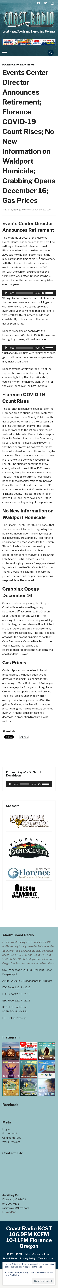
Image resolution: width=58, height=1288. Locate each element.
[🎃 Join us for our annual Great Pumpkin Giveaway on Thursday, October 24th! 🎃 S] (10, 1051)
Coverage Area (40, 1254)
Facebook (10, 1105)
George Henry (20, 209)
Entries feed (9, 1133)
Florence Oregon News (18, 64)
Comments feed (11, 1137)
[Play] (6, 293)
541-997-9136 (10, 1203)
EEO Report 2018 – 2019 (16, 994)
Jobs (27, 1254)
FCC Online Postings (14, 1018)
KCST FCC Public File (14, 1007)
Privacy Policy (27, 1258)
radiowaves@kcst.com (15, 1208)
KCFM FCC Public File (14, 1011)
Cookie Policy (15, 1275)
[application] (29, 293)
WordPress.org (11, 1142)
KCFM (18, 1254)
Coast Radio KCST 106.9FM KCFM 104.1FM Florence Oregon (29, 1237)
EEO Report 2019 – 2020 (16, 987)
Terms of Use (45, 1258)
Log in (6, 1129)
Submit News (10, 1258)
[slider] (49, 292)
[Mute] (43, 293)
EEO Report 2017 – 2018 (16, 1000)
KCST (9, 1254)
